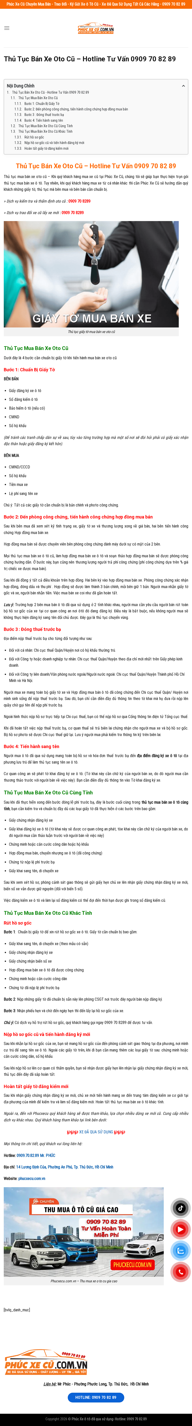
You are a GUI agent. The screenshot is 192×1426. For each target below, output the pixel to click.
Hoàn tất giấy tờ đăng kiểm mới (46, 148)
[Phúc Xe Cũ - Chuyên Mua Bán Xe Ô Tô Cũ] (96, 28)
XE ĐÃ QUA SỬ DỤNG (96, 1132)
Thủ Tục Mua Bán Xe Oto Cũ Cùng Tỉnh (45, 126)
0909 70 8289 (79, 201)
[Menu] (7, 28)
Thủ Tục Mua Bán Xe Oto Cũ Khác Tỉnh (45, 131)
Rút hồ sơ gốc (34, 137)
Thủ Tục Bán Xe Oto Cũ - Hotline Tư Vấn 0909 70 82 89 (50, 92)
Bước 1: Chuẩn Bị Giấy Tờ (41, 104)
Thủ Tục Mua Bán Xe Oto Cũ (38, 98)
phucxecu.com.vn (31, 1178)
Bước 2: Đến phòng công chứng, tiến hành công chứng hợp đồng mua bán (76, 109)
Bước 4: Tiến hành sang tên (43, 120)
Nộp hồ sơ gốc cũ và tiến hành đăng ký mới (54, 143)
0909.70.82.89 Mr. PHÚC (36, 1155)
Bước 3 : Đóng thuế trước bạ (44, 115)
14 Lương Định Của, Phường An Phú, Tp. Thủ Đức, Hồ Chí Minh (64, 1167)
